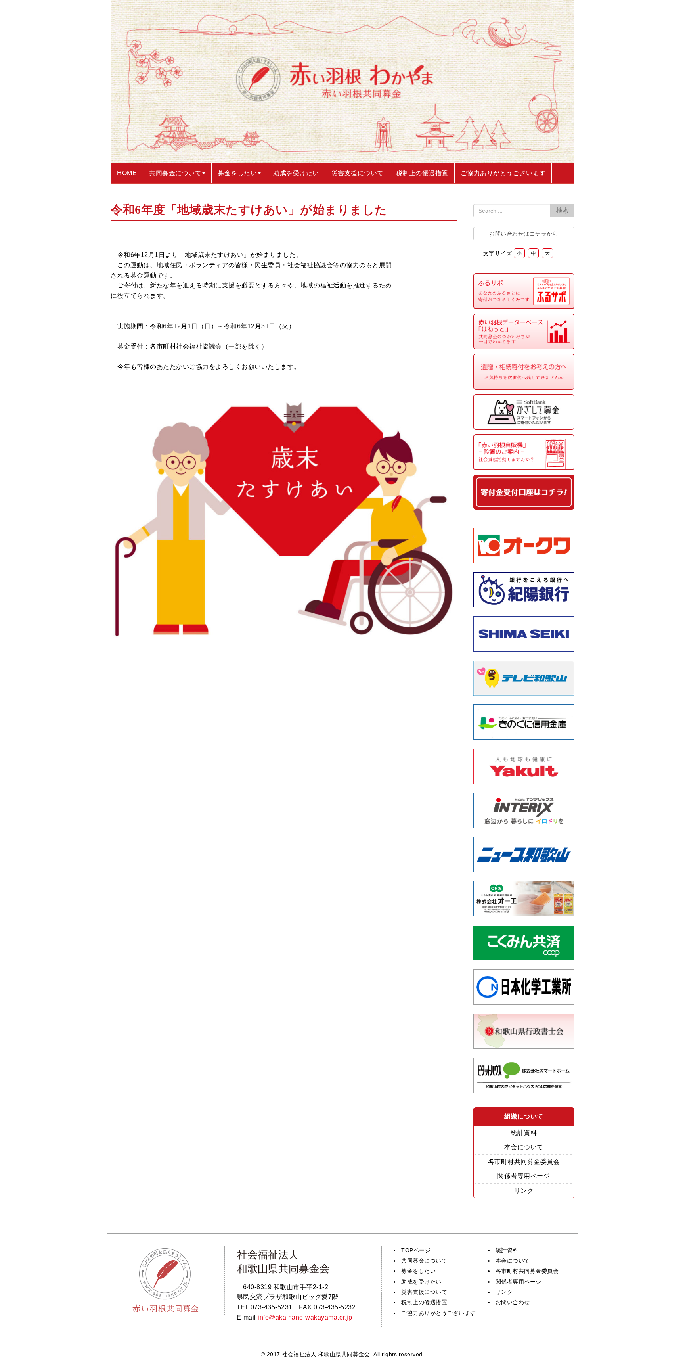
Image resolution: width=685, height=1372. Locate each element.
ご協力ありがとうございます (438, 1313)
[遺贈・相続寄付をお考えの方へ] (524, 387)
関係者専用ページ (523, 1176)
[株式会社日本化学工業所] (523, 1002)
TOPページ (416, 1250)
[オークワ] (524, 561)
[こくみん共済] (524, 957)
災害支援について (424, 1292)
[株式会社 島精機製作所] (524, 649)
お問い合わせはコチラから (523, 233)
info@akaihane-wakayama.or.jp (305, 1317)
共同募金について (424, 1260)
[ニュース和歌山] (524, 870)
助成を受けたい (421, 1281)
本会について (523, 1147)
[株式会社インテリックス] (524, 825)
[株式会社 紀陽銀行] (524, 605)
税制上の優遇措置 (424, 1302)
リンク (524, 1190)
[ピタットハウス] (524, 1091)
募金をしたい (418, 1271)
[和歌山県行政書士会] (524, 1046)
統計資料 (524, 1132)
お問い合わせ (513, 1302)
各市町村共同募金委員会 (524, 1161)
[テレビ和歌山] (524, 693)
